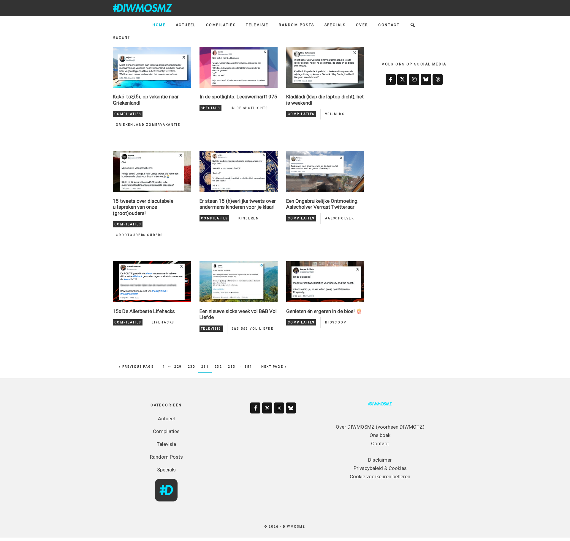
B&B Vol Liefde (257, 328)
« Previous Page (136, 366)
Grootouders (130, 235)
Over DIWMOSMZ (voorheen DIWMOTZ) (380, 427)
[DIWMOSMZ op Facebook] (391, 79)
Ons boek (380, 435)
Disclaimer (380, 460)
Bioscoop (335, 322)
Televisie (211, 328)
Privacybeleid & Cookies (380, 468)
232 (219, 366)
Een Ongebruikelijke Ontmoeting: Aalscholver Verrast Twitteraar (322, 204)
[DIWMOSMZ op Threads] (438, 79)
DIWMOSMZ (142, 7)
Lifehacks (163, 322)
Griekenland (130, 124)
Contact (380, 443)
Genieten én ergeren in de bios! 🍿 (324, 311)
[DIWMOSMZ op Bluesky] (426, 79)
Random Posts (166, 457)
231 (206, 366)
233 (233, 366)
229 (179, 366)
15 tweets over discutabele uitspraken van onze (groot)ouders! (143, 207)
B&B (235, 328)
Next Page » (274, 366)
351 (249, 366)
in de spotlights (249, 108)
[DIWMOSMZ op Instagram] (414, 79)
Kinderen (248, 218)
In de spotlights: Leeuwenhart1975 (238, 97)
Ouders (155, 235)
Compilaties (127, 114)
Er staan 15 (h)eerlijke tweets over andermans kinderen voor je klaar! (238, 204)
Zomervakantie (163, 124)
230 (193, 366)
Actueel (166, 419)
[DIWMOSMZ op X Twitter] (402, 79)
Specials (210, 108)
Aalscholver (339, 218)
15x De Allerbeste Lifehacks (144, 311)
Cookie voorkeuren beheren (380, 476)
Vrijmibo (335, 114)
